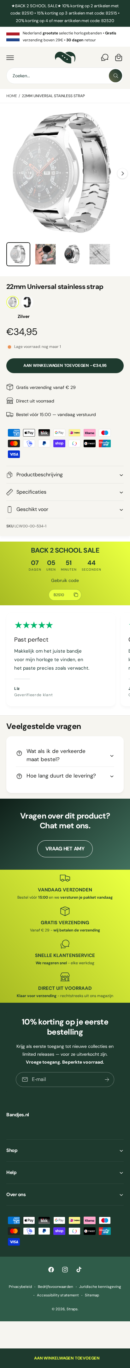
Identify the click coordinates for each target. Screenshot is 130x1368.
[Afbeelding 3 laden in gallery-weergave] (45, 254)
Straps (72, 1309)
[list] (65, 37)
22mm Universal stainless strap (53, 95)
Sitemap (92, 1295)
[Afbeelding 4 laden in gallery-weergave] (73, 254)
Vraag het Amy (65, 848)
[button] (10, 57)
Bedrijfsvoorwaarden (55, 1286)
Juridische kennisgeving (100, 1286)
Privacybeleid (20, 1286)
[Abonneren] (107, 1079)
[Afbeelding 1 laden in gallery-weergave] (18, 254)
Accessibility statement (58, 1295)
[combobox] (65, 76)
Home (11, 95)
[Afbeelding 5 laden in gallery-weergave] (100, 254)
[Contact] (105, 57)
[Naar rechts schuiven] (122, 173)
